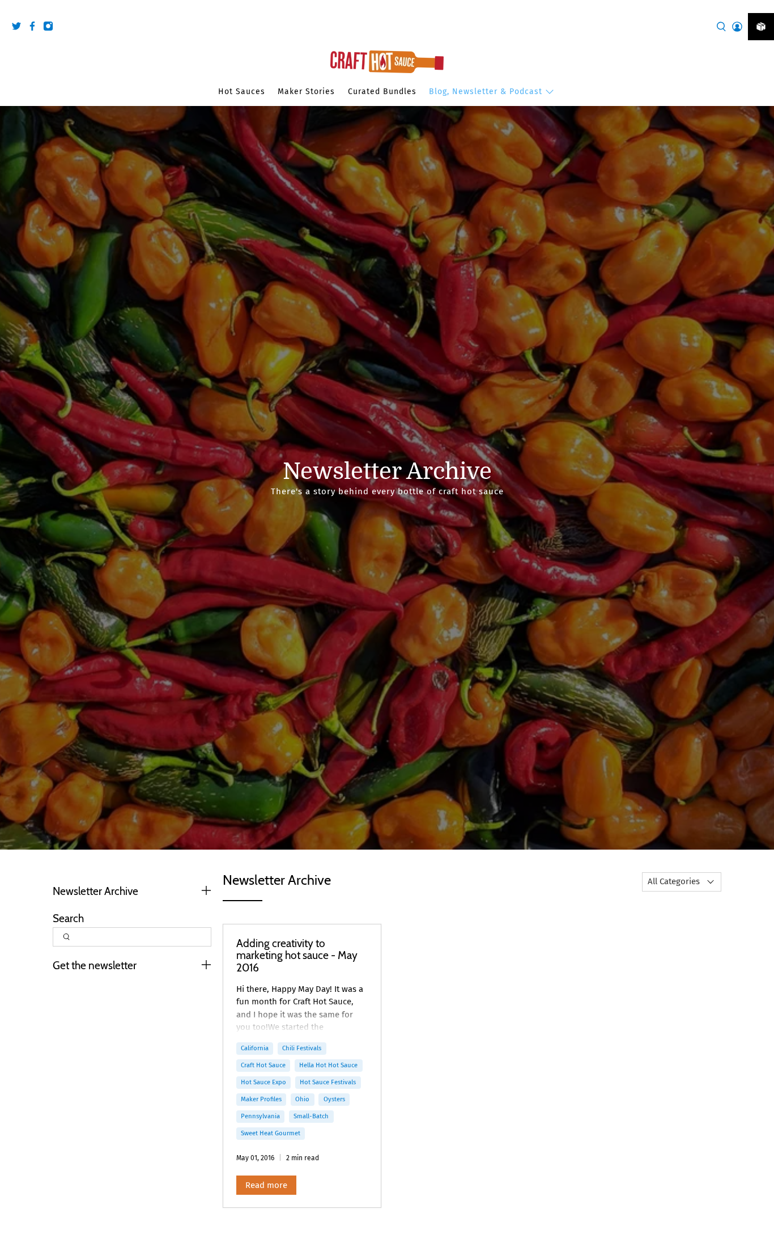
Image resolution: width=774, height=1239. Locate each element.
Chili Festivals (301, 1048)
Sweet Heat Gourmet (270, 1133)
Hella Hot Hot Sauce (328, 1065)
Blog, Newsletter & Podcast (485, 91)
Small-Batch (311, 1116)
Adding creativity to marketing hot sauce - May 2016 (297, 955)
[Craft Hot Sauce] (387, 61)
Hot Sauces (241, 91)
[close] (762, 6)
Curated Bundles (382, 91)
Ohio (302, 1099)
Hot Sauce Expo (263, 1082)
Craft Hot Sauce (263, 1065)
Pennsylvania (260, 1116)
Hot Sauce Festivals (328, 1082)
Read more (266, 1185)
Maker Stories (306, 91)
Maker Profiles (261, 1099)
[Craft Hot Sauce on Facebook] (35, 28)
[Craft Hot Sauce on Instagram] (51, 28)
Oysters (334, 1099)
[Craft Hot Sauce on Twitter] (19, 28)
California (255, 1048)
